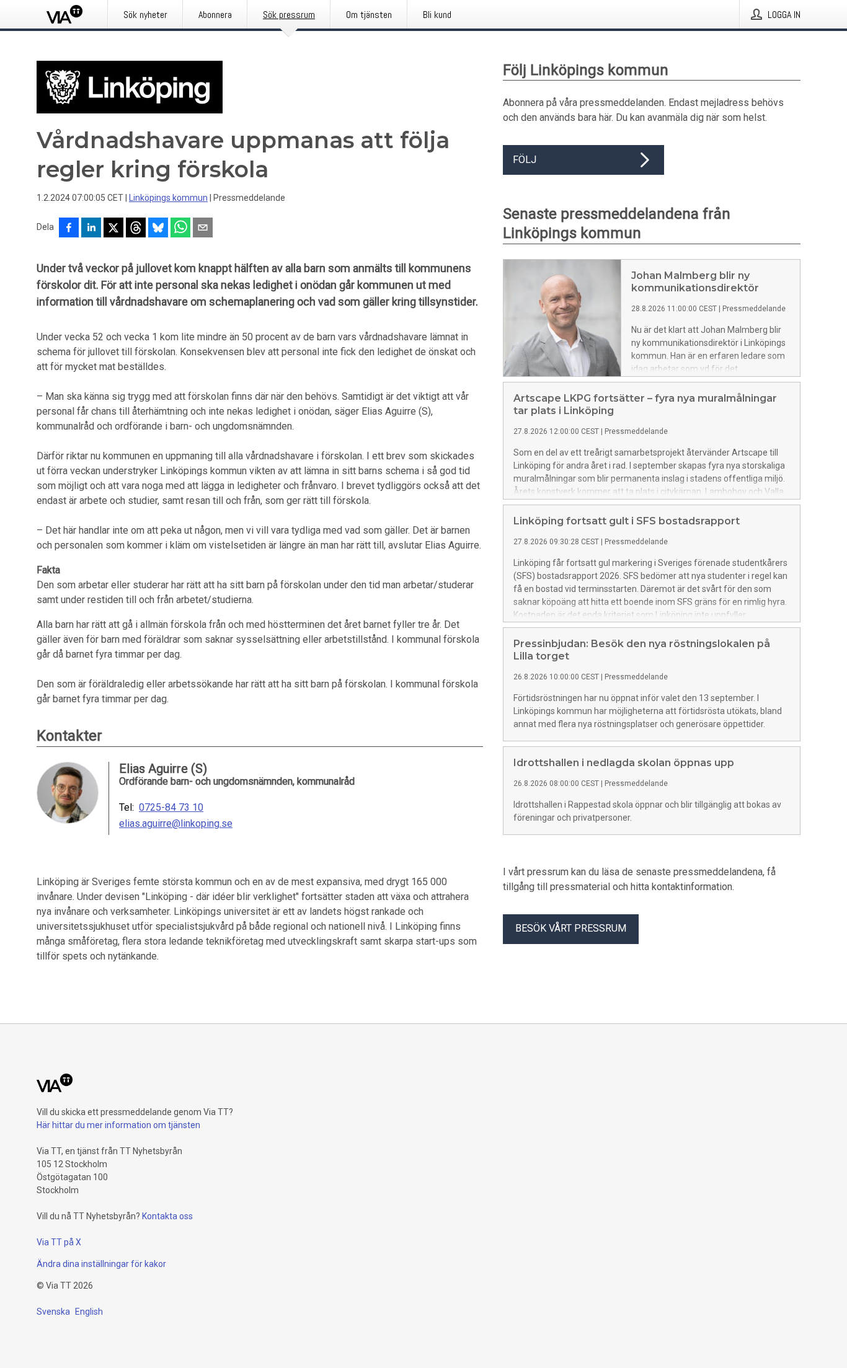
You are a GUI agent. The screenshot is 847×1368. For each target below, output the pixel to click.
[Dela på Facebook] (69, 229)
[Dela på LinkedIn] (91, 229)
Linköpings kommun (168, 198)
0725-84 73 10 (171, 807)
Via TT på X (59, 1242)
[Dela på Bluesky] (158, 229)
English (89, 1312)
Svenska (53, 1312)
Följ (524, 159)
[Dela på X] (113, 229)
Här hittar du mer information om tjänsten (118, 1125)
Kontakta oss (167, 1216)
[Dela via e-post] (203, 229)
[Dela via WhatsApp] (180, 229)
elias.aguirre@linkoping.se (176, 823)
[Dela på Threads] (136, 229)
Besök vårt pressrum (570, 928)
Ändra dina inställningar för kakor (101, 1264)
